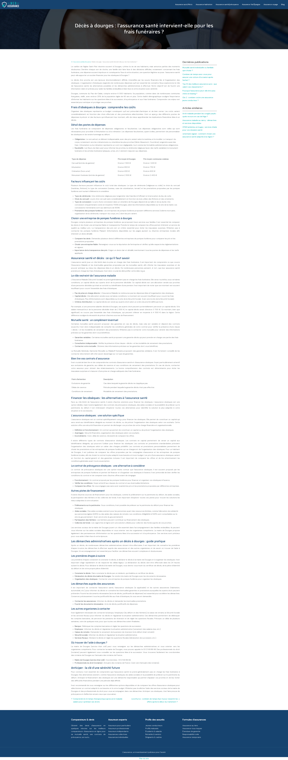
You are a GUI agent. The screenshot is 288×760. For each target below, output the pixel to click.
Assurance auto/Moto (183, 4)
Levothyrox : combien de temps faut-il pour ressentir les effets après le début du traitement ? (154, 700)
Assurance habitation (204, 4)
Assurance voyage (271, 4)
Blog (283, 4)
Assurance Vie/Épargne (251, 4)
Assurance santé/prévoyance (227, 4)
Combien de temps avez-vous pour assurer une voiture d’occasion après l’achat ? (197, 77)
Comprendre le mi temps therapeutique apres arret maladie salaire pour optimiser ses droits (97, 700)
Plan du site (144, 758)
